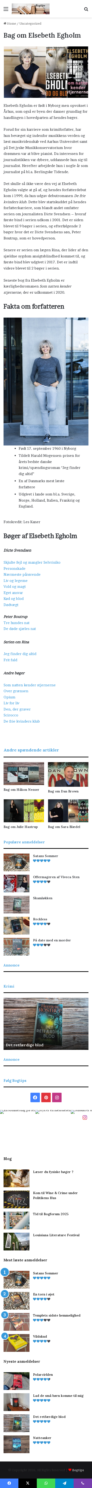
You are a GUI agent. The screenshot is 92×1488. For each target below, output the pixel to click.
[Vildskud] (16, 1343)
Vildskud (40, 1336)
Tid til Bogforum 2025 (51, 1214)
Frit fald (10, 660)
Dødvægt (11, 604)
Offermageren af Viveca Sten (56, 877)
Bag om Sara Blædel (64, 827)
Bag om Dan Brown (63, 791)
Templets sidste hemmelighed (56, 1315)
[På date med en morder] (16, 947)
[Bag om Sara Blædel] (68, 810)
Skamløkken (42, 898)
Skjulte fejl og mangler (23, 562)
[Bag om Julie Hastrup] (24, 810)
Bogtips (78, 1470)
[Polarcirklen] (16, 1381)
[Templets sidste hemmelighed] (16, 1322)
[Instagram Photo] (17, 1128)
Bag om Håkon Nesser (21, 789)
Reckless (40, 919)
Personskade (14, 568)
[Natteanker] (16, 1444)
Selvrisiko (51, 562)
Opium (9, 697)
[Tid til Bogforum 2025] (16, 1220)
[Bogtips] (31, 8)
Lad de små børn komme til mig (58, 1396)
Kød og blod (14, 598)
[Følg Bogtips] (84, 1117)
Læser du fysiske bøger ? (53, 1172)
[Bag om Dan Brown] (68, 774)
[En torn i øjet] (16, 1301)
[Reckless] (16, 926)
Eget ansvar (13, 592)
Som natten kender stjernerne (30, 685)
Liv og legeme (16, 580)
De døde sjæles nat (20, 628)
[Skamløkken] (16, 904)
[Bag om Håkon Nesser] (24, 773)
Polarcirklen (43, 1374)
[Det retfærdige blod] (16, 1423)
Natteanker (76, 1045)
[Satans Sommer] (16, 862)
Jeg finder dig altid (20, 654)
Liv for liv (11, 703)
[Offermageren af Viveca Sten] (16, 883)
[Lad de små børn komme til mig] (16, 1402)
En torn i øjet (43, 1294)
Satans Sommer (45, 856)
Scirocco (11, 715)
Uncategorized (30, 23)
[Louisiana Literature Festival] (16, 1241)
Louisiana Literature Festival (56, 1235)
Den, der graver (17, 709)
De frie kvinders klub (22, 721)
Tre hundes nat (16, 622)
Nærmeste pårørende (22, 574)
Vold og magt (15, 586)
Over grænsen (16, 691)
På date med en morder (52, 940)
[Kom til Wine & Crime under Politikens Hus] (16, 1199)
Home (11, 23)
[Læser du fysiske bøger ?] (16, 1178)
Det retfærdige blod (49, 1417)
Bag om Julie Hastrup (21, 827)
